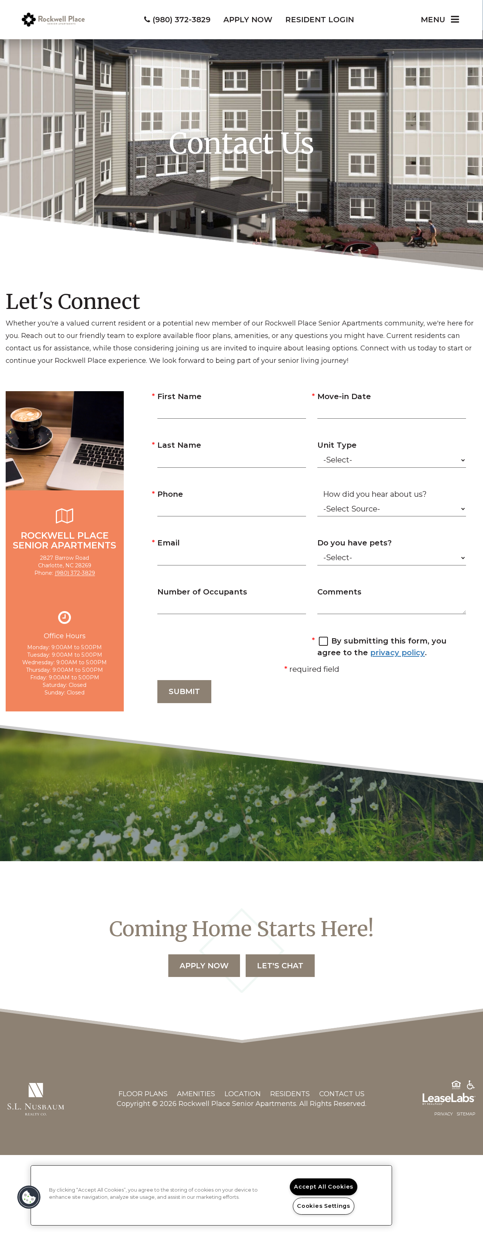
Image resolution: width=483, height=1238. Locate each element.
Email (168, 542)
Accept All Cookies (323, 1186)
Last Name (179, 445)
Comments (339, 591)
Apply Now (204, 965)
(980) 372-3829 (75, 573)
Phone (170, 494)
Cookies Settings (323, 1206)
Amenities (196, 1094)
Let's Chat (280, 965)
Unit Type (337, 445)
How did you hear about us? (375, 494)
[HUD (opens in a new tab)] (456, 1086)
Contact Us (342, 1094)
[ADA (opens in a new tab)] (470, 1086)
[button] (29, 1197)
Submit (184, 691)
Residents (290, 1094)
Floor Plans (143, 1094)
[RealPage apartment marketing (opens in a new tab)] (437, 1100)
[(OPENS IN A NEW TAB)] (36, 1099)
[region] (211, 1195)
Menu (433, 19)
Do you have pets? (354, 542)
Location (243, 1094)
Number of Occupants (202, 591)
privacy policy (397, 652)
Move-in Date (344, 396)
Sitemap (466, 1114)
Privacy (443, 1114)
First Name (179, 396)
